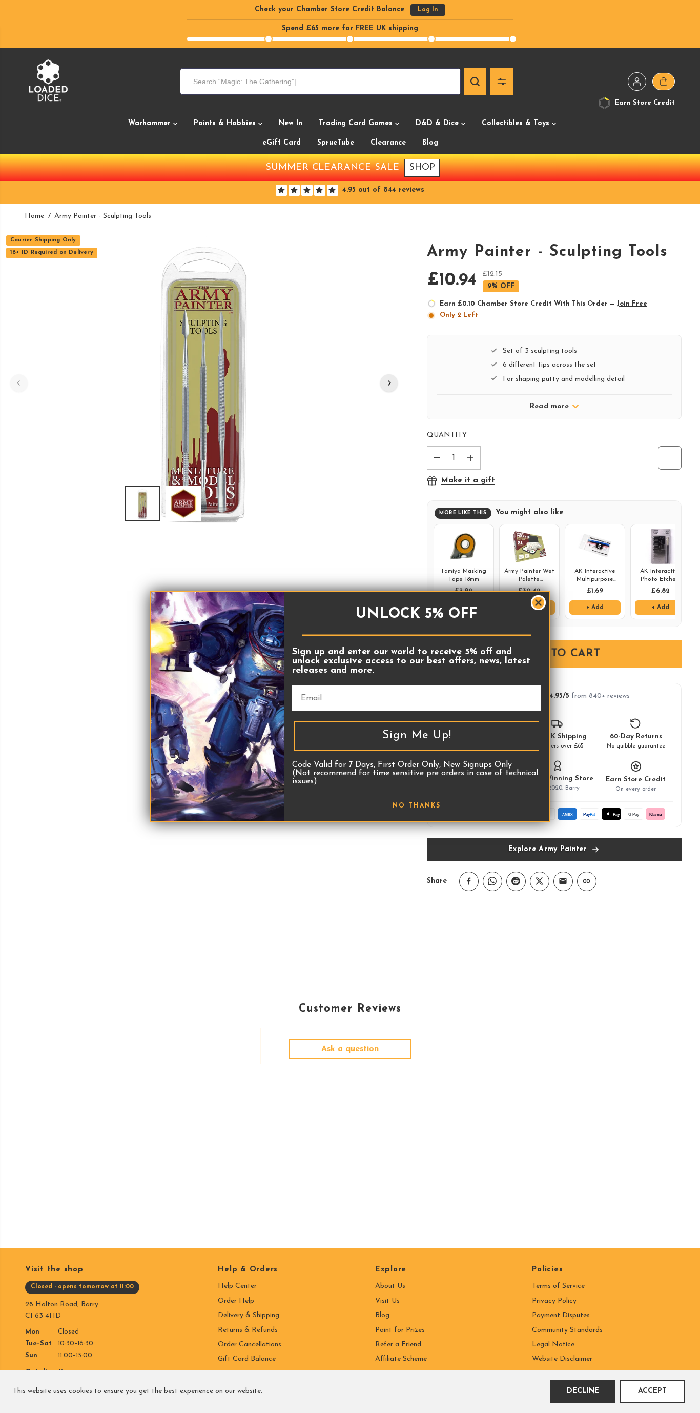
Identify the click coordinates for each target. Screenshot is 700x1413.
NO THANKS (417, 806)
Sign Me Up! (416, 735)
